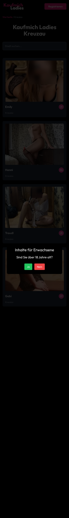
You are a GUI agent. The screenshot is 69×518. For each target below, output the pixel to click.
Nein (39, 266)
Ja (28, 266)
